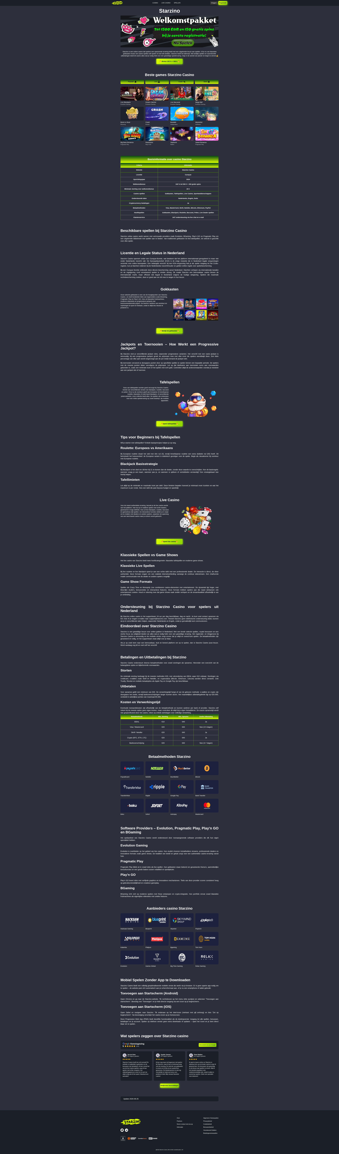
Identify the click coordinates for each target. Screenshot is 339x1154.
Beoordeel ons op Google (208, 1045)
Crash (181, 81)
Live (155, 81)
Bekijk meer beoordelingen (169, 1085)
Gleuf (205, 81)
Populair (131, 81)
